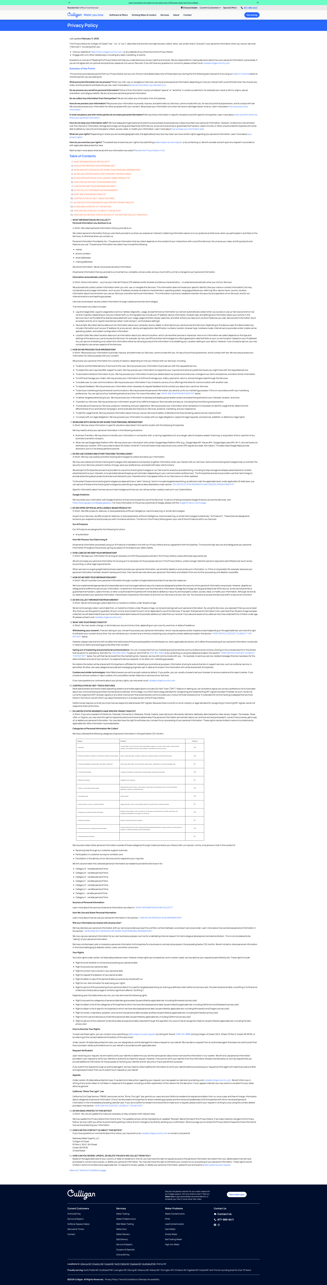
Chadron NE (98, 1264)
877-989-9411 (251, 7)
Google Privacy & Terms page (192, 502)
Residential (73, 7)
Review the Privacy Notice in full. (150, 150)
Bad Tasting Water (173, 1239)
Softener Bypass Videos (78, 1224)
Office (83, 7)
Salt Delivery (122, 1239)
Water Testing (122, 1213)
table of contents (241, 73)
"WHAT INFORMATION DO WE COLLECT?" (154, 907)
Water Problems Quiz (126, 1218)
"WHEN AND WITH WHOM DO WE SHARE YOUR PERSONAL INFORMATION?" (118, 931)
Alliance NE (85, 1264)
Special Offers (230, 7)
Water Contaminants (175, 1213)
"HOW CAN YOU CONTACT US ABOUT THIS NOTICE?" (118, 1105)
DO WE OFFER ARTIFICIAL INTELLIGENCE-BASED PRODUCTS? (102, 178)
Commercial (92, 7)
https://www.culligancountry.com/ (106, 51)
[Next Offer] (257, 2)
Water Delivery (123, 1234)
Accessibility (153, 1279)
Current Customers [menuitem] (209, 7)
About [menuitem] (176, 15)
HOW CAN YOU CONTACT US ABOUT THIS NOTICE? (97, 210)
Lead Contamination (174, 1224)
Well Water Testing (125, 1224)
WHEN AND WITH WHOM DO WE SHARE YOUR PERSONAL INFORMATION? (107, 169)
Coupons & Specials (125, 1249)
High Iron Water (172, 1244)
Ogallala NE (135, 1264)
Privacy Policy (111, 1279)
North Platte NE (122, 1264)
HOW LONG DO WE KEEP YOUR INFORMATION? (95, 182)
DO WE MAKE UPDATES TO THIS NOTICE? (93, 206)
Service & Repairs (75, 1218)
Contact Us (224, 1214)
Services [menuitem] (164, 15)
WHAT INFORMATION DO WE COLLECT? (92, 161)
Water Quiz (121, 1229)
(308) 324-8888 (182, 1034)
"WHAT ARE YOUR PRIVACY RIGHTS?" (178, 393)
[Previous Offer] (69, 2)
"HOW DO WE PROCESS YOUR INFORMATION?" (160, 917)
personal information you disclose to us (147, 85)
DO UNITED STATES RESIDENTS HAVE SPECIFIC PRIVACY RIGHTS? (104, 202)
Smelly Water (171, 1234)
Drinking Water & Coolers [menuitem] (144, 15)
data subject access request (169, 142)
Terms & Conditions (128, 1279)
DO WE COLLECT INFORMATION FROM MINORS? (96, 190)
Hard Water (170, 1229)
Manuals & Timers (75, 1229)
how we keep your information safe (187, 129)
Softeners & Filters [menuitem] (118, 15)
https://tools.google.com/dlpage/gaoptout (92, 502)
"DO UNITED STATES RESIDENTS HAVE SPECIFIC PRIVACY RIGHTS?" (203, 484)
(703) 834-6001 (119, 653)
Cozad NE (109, 1264)
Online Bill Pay (74, 1213)
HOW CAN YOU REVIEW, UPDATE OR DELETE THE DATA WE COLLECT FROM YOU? (111, 214)
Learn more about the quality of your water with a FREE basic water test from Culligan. (163, 2)
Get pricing (252, 15)
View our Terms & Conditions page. (88, 1170)
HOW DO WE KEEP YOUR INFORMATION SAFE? (95, 186)
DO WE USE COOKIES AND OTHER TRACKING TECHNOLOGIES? (102, 173)
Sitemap (142, 1279)
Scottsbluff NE (149, 1264)
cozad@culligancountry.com (216, 63)
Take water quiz (236, 1194)
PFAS (167, 1218)
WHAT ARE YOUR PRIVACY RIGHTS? (90, 194)
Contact (187, 15)
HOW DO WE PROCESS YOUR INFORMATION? (94, 165)
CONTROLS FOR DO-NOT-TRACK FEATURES (94, 198)
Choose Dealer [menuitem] (190, 7)
